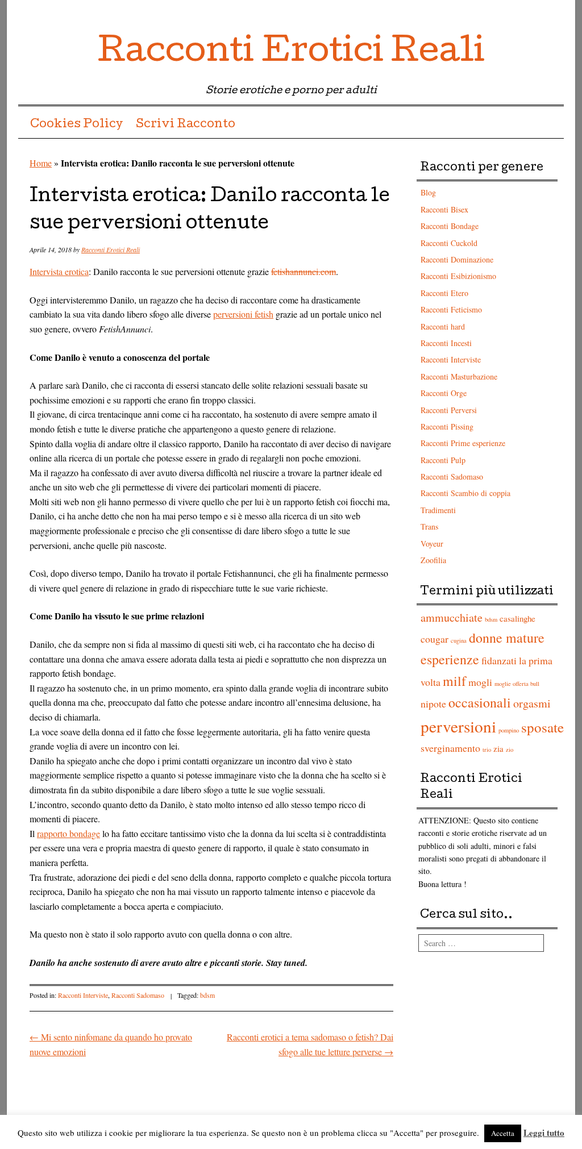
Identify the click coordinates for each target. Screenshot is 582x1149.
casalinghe (517, 618)
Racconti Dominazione (457, 259)
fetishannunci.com (303, 271)
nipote (433, 703)
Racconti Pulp (443, 460)
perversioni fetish (243, 314)
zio (509, 749)
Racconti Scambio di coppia (465, 493)
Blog (428, 192)
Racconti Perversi (449, 410)
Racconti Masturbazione (459, 376)
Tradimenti (438, 510)
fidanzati (499, 660)
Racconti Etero (444, 293)
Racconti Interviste (83, 995)
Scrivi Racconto (185, 125)
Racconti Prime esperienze (463, 443)
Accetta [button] (502, 1133)
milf (454, 681)
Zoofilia (433, 560)
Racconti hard (443, 326)
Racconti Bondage (450, 225)
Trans (429, 526)
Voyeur (432, 543)
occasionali (479, 702)
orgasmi (532, 703)
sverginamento (450, 748)
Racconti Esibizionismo (458, 275)
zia (498, 748)
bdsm (207, 995)
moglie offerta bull (516, 684)
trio (487, 749)
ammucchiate (452, 617)
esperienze (450, 659)
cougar (434, 639)
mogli (480, 682)
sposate (542, 727)
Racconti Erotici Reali (291, 53)
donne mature (506, 637)
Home (41, 163)
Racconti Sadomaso (137, 995)
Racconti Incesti (446, 343)
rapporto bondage (68, 833)
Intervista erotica (59, 271)
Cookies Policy (76, 125)
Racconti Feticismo (451, 309)
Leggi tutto (543, 1132)
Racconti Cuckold (449, 243)
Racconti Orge (444, 393)
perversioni (458, 726)
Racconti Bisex (444, 209)
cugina (459, 640)
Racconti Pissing (447, 426)
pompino (508, 730)
